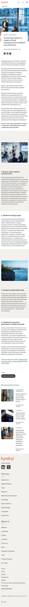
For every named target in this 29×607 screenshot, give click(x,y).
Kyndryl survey (10, 177)
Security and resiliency (10, 35)
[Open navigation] (27, 2)
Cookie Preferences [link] (6, 588)
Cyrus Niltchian (21, 63)
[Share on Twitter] (5, 53)
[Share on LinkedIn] (7, 53)
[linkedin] (3, 467)
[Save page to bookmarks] (18, 2)
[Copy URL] (10, 53)
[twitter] (9, 467)
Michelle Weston (7, 61)
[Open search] (23, 2)
